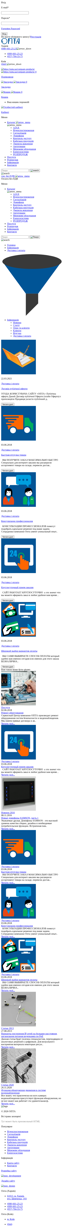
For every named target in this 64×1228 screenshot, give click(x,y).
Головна (11, 245)
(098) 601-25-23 (9, 48)
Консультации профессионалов (17, 521)
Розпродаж (12, 159)
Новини (17, 322)
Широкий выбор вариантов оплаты (19, 651)
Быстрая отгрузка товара (13, 455)
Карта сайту (13, 1163)
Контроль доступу (22, 138)
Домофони (18, 135)
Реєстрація (35, 37)
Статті (16, 325)
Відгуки (17, 333)
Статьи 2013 (7, 1028)
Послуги (11, 157)
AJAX (16, 127)
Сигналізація (19, 133)
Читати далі (7, 404)
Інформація (13, 162)
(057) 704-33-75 (15, 56)
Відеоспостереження (23, 130)
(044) (4, 64)
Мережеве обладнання (24, 149)
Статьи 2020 (7, 1085)
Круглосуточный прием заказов (17, 587)
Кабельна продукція (23, 141)
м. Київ (11, 1219)
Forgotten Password (10, 28)
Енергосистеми (21, 151)
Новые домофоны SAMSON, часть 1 (19, 818)
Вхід (4, 34)
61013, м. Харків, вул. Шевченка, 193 (17, 1197)
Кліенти (17, 330)
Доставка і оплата (16, 250)
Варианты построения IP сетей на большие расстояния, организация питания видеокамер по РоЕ (29, 1035)
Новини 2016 (8, 812)
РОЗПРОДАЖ (20, 154)
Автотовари (19, 146)
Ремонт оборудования (12, 713)
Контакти (12, 165)
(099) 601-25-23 (15, 53)
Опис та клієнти (21, 328)
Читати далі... (8, 723)
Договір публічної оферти (14, 388)
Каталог (11, 122)
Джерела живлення (23, 143)
